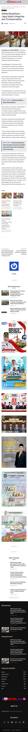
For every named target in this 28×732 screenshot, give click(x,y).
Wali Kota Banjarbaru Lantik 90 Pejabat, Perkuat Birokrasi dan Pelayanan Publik (18, 310)
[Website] (15, 722)
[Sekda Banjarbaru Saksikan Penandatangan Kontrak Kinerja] (7, 195)
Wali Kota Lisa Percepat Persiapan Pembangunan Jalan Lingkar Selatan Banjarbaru (18, 302)
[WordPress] (23, 722)
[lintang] (3, 23)
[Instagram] (8, 722)
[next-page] (5, 316)
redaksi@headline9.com (16, 711)
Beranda (3, 6)
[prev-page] (3, 316)
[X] (11, 27)
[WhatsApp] (18, 27)
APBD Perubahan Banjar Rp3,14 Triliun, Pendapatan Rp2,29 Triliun (18, 591)
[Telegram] (12, 722)
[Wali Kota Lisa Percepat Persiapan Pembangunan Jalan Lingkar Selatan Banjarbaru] (5, 302)
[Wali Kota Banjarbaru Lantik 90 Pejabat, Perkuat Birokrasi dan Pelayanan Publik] (5, 310)
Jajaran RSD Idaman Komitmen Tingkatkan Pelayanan (20, 252)
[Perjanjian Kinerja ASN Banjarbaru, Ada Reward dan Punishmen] (18, 195)
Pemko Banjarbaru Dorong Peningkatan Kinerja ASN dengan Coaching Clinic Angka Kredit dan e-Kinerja (7, 223)
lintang (6, 23)
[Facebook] (8, 27)
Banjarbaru (8, 6)
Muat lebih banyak (13, 597)
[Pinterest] (15, 27)
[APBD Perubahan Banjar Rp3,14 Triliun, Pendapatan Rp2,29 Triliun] (5, 591)
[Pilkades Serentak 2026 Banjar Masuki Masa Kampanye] (5, 584)
